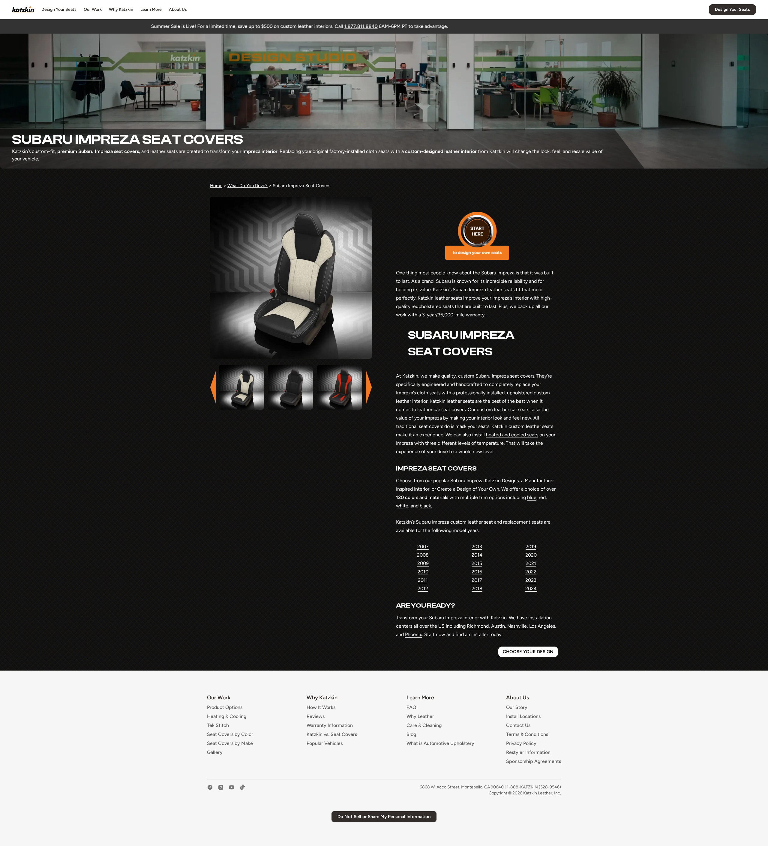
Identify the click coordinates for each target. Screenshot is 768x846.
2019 (531, 546)
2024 (531, 588)
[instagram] (221, 790)
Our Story (516, 707)
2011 (423, 580)
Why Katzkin (121, 9)
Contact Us (518, 725)
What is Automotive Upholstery (440, 743)
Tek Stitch (218, 725)
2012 (423, 588)
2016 (477, 572)
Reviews (316, 716)
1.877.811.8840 (275, 26)
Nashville (517, 626)
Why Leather (420, 716)
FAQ (411, 707)
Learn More (151, 9)
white (402, 506)
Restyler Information (528, 752)
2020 (531, 555)
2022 (530, 572)
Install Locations (523, 716)
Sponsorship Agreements (533, 761)
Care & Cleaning (424, 725)
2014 (477, 555)
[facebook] (210, 790)
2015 (477, 563)
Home (216, 185)
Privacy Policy (521, 743)
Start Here (477, 236)
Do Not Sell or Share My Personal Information (384, 816)
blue (531, 497)
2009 (423, 563)
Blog (411, 734)
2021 (531, 563)
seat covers (522, 376)
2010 (423, 572)
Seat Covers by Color (230, 734)
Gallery (215, 752)
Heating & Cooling (226, 716)
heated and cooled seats (512, 435)
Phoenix (413, 634)
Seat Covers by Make (230, 743)
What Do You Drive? (247, 185)
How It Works (321, 707)
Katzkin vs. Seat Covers (332, 734)
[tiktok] (242, 790)
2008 (423, 555)
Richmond (478, 626)
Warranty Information (330, 725)
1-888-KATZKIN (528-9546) (534, 787)
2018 (477, 588)
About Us (178, 9)
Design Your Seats (58, 9)
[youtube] (232, 790)
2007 (423, 546)
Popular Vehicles (325, 743)
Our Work (93, 9)
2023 (530, 580)
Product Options (224, 707)
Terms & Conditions (527, 734)
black (425, 506)
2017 (477, 580)
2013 (477, 546)
